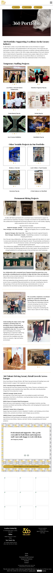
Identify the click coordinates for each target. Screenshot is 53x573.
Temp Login (38, 7)
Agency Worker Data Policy (43, 531)
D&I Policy (42, 532)
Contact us (16, 7)
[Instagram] (27, 549)
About (26, 555)
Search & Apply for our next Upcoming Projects (26, 466)
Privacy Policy (43, 529)
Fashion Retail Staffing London (26, 566)
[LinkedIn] (25, 549)
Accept (39, 570)
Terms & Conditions (42, 528)
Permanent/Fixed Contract (26, 557)
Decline (44, 570)
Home (26, 553)
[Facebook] (24, 549)
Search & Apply (27, 7)
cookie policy (32, 570)
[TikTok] (29, 549)
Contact (26, 562)
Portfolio (26, 560)
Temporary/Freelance (26, 559)
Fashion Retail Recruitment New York (26, 565)
